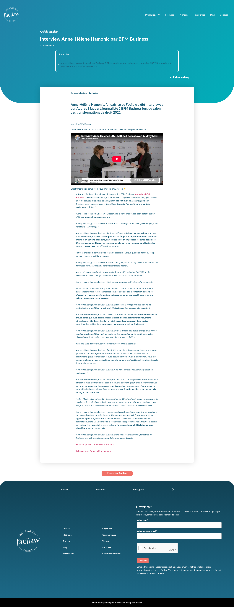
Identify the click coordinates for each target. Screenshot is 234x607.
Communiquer (109, 534)
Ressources (199, 14)
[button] (174, 54)
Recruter (106, 547)
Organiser (107, 528)
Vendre (106, 541)
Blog (212, 14)
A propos (184, 14)
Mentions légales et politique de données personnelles (117, 602)
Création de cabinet (111, 553)
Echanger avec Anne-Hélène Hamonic (93, 451)
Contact (224, 14)
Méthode (169, 14)
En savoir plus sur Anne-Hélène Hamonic (95, 444)
